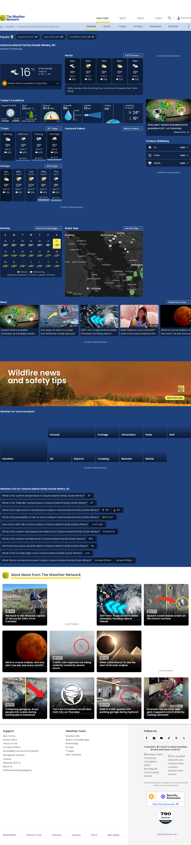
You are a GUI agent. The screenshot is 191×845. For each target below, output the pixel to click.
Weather (10, 26)
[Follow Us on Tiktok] (169, 738)
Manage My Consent (14, 755)
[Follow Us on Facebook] (146, 738)
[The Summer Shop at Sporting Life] (179, 450)
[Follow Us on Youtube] (161, 738)
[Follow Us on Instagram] (154, 738)
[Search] (169, 17)
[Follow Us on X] (184, 738)
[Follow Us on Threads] (176, 738)
